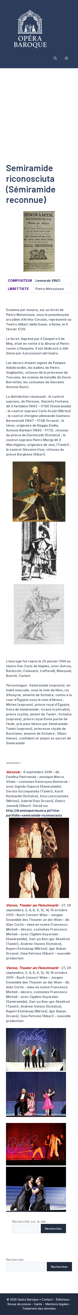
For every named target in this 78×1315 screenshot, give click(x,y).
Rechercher (53, 1228)
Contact (47, 1299)
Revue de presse (19, 1304)
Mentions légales (57, 1304)
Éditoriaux (62, 1299)
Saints (38, 1304)
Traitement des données (39, 1308)
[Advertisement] (39, 109)
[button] (55, 58)
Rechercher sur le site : (29, 1221)
